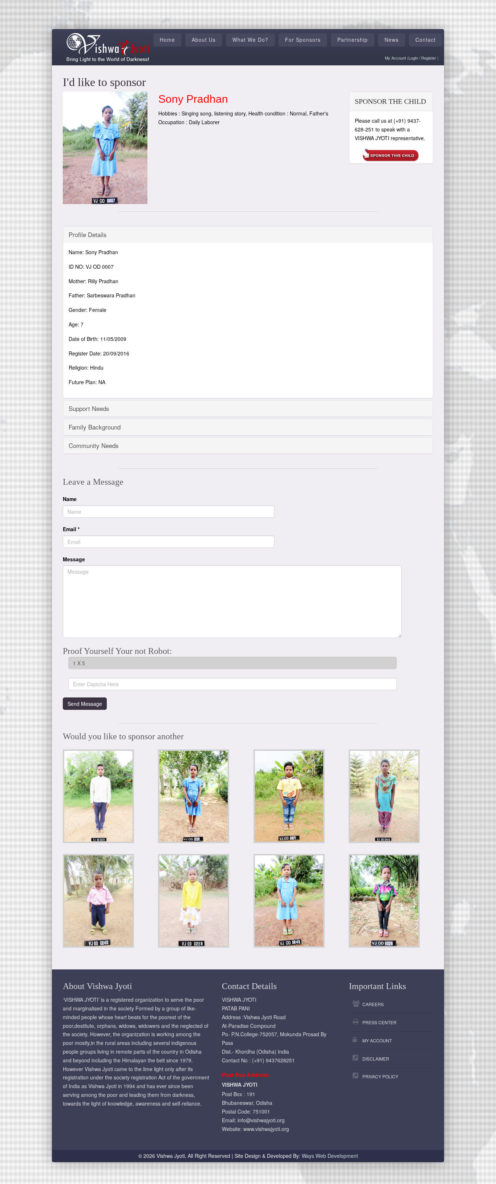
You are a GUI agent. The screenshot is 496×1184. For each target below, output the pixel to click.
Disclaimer (375, 1058)
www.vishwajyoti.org (266, 1128)
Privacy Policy (380, 1076)
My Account (395, 58)
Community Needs (94, 445)
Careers (373, 1004)
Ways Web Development (330, 1155)
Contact (425, 39)
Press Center (379, 1022)
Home (167, 39)
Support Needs (89, 408)
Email (71, 529)
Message (74, 559)
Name (70, 499)
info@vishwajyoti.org (261, 1120)
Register (429, 58)
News (392, 39)
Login (413, 58)
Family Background (95, 426)
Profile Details (88, 234)
